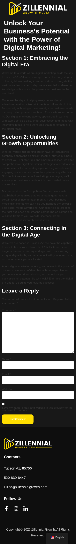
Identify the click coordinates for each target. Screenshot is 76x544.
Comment (9, 310)
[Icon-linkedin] (25, 508)
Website (7, 389)
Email (6, 374)
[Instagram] (16, 508)
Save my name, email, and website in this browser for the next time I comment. (37, 409)
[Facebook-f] (6, 508)
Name (6, 359)
